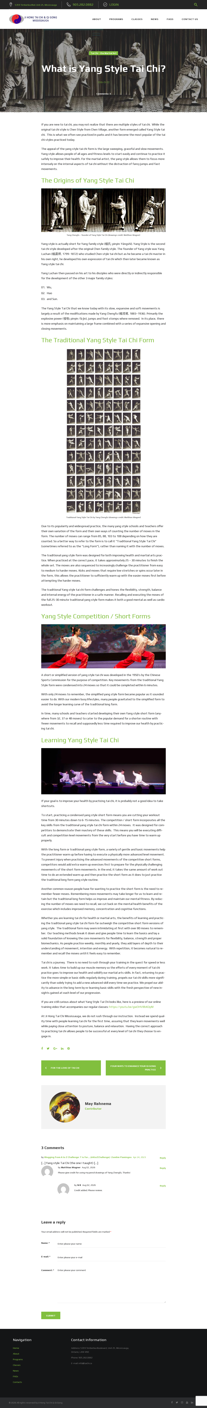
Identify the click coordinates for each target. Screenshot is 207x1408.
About (16, 1353)
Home (16, 1348)
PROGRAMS (116, 19)
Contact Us (190, 19)
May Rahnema (98, 1103)
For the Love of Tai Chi (65, 1068)
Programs (18, 1359)
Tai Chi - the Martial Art (103, 53)
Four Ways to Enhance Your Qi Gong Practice (133, 1068)
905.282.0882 (86, 1357)
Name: (45, 1243)
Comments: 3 (103, 93)
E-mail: (45, 1256)
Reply (163, 1158)
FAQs (170, 19)
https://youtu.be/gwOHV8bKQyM (131, 1006)
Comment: (47, 1270)
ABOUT (96, 19)
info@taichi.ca (85, 1363)
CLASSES (137, 19)
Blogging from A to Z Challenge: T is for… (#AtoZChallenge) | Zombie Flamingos (88, 1157)
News (16, 1370)
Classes (17, 1365)
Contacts (17, 1382)
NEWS (154, 19)
